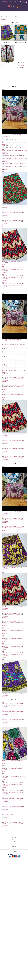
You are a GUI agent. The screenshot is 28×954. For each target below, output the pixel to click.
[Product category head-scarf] (20, 54)
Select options (5, 145)
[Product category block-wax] (7, 34)
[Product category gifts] (7, 54)
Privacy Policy (14, 841)
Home (11, 9)
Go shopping (3, 19)
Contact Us (14, 839)
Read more (4, 716)
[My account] (23, 2)
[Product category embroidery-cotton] (20, 34)
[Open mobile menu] (4, 2)
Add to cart (4, 137)
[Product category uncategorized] (20, 67)
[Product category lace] (7, 75)
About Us (14, 837)
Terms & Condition (14, 844)
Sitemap (14, 846)
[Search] (21, 2)
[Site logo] (11, 2)
